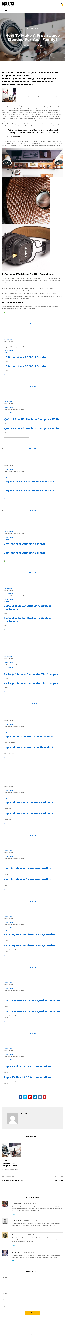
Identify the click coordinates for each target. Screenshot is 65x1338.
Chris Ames (15, 1234)
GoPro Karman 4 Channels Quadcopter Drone (32, 1000)
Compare (6, 352)
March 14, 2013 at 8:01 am (28, 1234)
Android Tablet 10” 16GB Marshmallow (28, 868)
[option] (11, 1156)
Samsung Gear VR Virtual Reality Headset (30, 934)
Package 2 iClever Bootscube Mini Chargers (31, 674)
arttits (40, 45)
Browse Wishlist (8, 345)
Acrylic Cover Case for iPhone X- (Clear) (29, 481)
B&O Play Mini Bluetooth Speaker (24, 543)
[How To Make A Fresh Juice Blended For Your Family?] (20, 1097)
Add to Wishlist (8, 339)
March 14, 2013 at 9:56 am (30, 1252)
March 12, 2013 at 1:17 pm (30, 1203)
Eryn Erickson (16, 1252)
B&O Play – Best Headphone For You (10, 1165)
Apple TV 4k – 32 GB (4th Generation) (27, 1066)
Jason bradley (16, 1203)
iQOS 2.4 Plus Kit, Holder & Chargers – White (32, 419)
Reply (13, 1214)
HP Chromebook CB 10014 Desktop (25, 357)
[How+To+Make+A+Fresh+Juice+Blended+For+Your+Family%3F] (25, 1097)
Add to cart (32, 324)
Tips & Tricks (32, 29)
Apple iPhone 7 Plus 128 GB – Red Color (28, 802)
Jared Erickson (16, 1220)
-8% (30, 703)
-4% (30, 769)
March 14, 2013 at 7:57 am (31, 1220)
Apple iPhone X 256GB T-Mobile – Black (28, 736)
